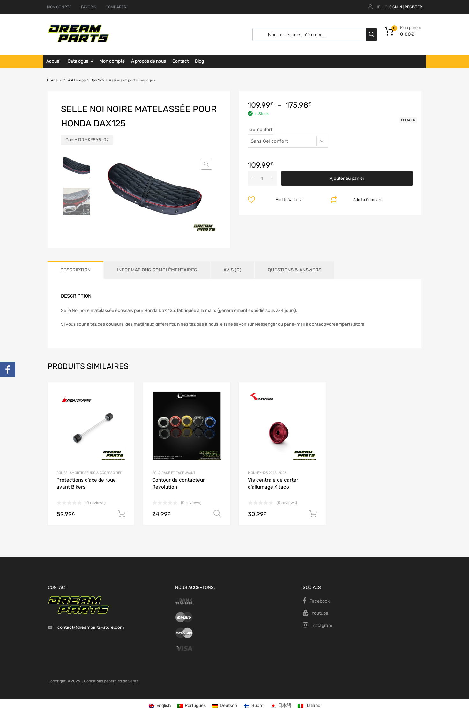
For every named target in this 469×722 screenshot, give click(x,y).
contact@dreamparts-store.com (90, 627)
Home (52, 80)
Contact (180, 61)
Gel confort (260, 129)
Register (413, 7)
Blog (199, 61)
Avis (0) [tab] (232, 270)
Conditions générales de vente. (112, 681)
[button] (206, 164)
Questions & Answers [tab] (294, 270)
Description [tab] (75, 270)
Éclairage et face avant (173, 473)
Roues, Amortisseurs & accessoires (89, 473)
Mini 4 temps (74, 80)
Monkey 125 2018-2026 (267, 473)
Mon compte (112, 61)
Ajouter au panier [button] (121, 514)
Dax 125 (97, 80)
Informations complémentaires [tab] (157, 270)
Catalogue (78, 61)
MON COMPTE (59, 7)
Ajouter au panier (347, 178)
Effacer (408, 120)
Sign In (395, 7)
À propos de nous (148, 61)
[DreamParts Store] (78, 41)
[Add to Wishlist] (124, 394)
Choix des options (217, 514)
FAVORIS (88, 7)
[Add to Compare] (124, 404)
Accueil (53, 61)
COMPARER (116, 7)
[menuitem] (159, 706)
